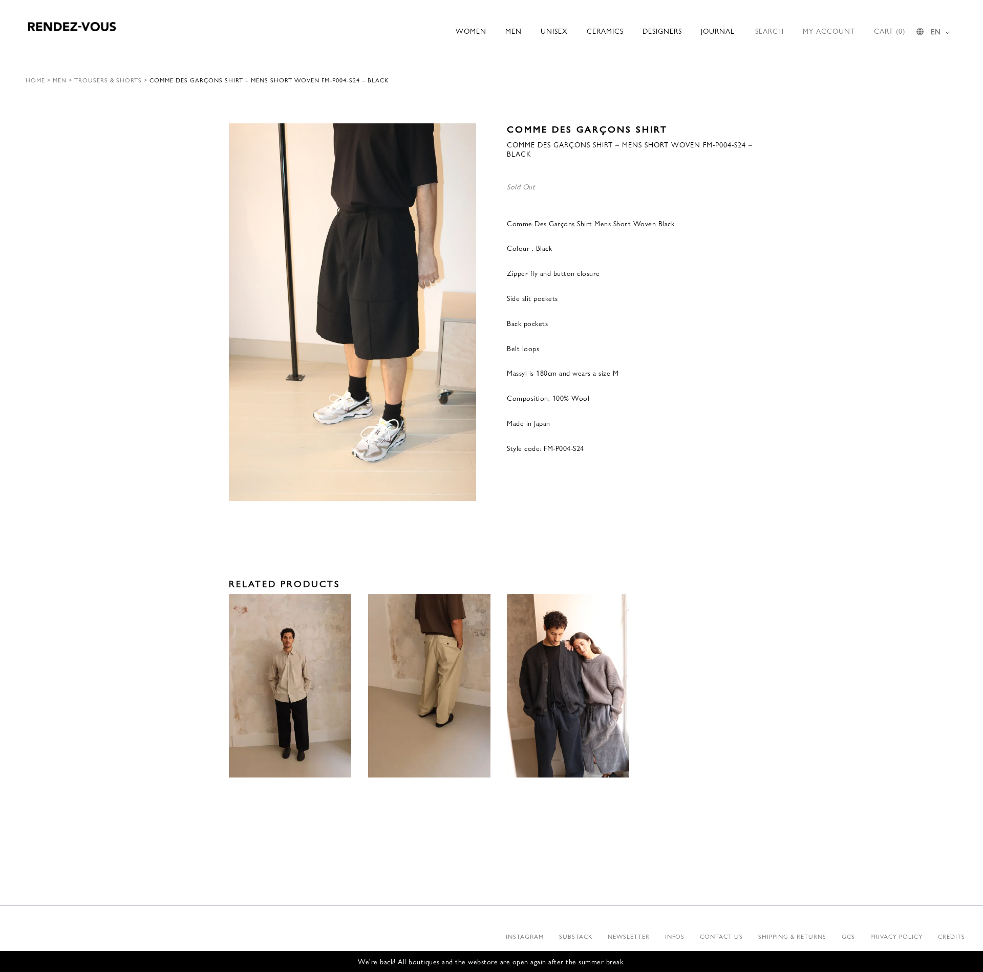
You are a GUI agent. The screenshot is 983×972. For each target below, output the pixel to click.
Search (769, 31)
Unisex (554, 31)
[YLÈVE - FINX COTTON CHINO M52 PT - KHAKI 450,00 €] (429, 686)
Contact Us (721, 936)
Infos (675, 936)
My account (829, 31)
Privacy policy (896, 936)
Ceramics (605, 31)
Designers (662, 31)
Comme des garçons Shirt (587, 128)
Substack (575, 936)
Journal (718, 31)
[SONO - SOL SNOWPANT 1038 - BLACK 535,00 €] (568, 686)
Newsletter (629, 936)
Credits (951, 936)
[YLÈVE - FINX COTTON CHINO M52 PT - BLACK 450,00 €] (290, 686)
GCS (848, 936)
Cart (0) (889, 31)
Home (35, 79)
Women (471, 31)
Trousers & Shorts (108, 79)
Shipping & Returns (792, 936)
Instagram (525, 936)
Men (513, 31)
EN (936, 31)
